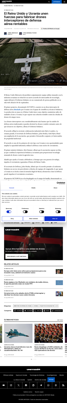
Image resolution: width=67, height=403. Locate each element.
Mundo (61, 375)
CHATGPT (37, 222)
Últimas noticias (18, 5)
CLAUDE (47, 222)
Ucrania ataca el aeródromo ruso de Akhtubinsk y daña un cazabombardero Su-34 (18, 348)
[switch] (25, 211)
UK (57, 306)
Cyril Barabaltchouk (30, 33)
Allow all (54, 218)
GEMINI (55, 222)
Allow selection (33, 218)
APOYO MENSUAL (55, 394)
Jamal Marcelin (13, 33)
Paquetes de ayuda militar (47, 306)
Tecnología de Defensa (37, 375)
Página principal (8, 5)
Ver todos (60, 320)
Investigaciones (52, 375)
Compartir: (8, 310)
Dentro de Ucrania (40, 380)
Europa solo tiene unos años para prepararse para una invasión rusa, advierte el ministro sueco (25, 272)
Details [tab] (34, 188)
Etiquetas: (7, 306)
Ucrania (36, 306)
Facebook (19, 310)
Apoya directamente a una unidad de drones (25, 248)
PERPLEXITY (27, 222)
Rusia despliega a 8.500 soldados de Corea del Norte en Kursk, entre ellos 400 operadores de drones (48, 348)
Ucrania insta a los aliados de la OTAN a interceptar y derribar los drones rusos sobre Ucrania (24, 294)
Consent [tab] (11, 188)
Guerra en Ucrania (9, 344)
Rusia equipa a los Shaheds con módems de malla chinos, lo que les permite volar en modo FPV (26, 283)
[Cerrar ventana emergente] (65, 391)
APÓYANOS (56, 2)
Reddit (48, 310)
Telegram (29, 310)
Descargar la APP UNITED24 (16, 256)
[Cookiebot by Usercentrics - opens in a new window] (58, 183)
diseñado (17, 110)
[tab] (31, 359)
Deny (12, 218)
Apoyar (51, 379)
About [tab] (55, 188)
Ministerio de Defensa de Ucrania (23, 306)
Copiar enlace (58, 310)
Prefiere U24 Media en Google (51, 28)
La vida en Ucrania (19, 380)
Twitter (39, 310)
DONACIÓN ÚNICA (55, 398)
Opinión (29, 380)
